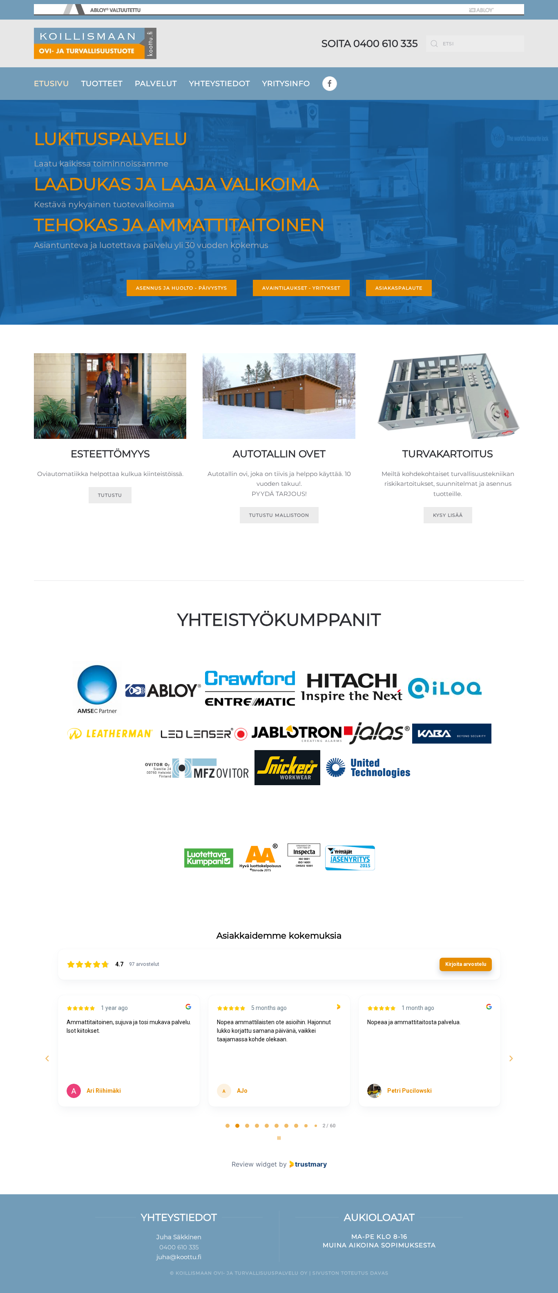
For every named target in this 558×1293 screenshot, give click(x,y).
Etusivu (51, 83)
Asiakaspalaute (398, 288)
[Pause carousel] (279, 1138)
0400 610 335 (385, 43)
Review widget (254, 1164)
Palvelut (156, 83)
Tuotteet (102, 83)
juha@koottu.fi (178, 1257)
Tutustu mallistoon (279, 515)
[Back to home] (95, 43)
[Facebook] (329, 83)
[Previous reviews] (47, 1058)
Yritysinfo (286, 83)
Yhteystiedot (219, 83)
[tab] (227, 1126)
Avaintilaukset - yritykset (301, 288)
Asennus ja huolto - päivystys (181, 288)
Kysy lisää (448, 515)
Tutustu (110, 495)
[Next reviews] (510, 1058)
